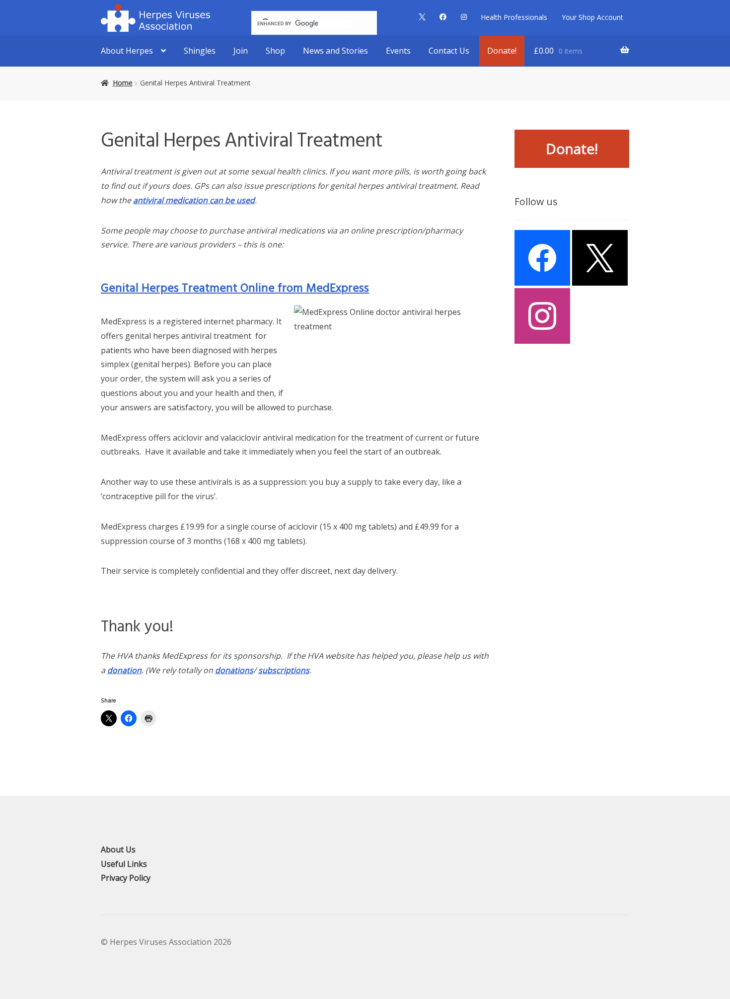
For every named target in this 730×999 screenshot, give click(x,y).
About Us (118, 849)
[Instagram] (542, 316)
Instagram (463, 17)
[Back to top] (720, 789)
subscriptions (283, 670)
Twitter (422, 17)
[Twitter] (600, 258)
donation (124, 670)
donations (234, 670)
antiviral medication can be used (194, 200)
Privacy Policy (125, 877)
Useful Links (124, 863)
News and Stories (335, 50)
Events (398, 50)
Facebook (443, 17)
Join (240, 50)
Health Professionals (514, 17)
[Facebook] (542, 258)
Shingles (200, 50)
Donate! (501, 50)
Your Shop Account (592, 17)
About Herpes (127, 50)
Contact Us (449, 50)
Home (123, 82)
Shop (275, 50)
